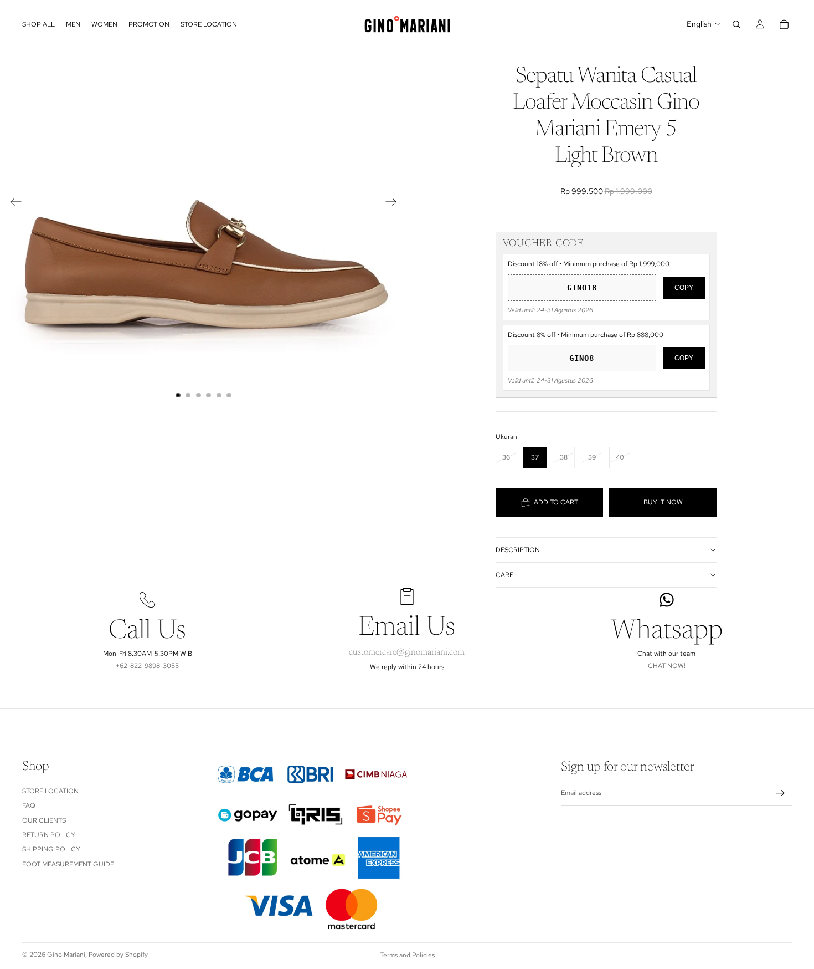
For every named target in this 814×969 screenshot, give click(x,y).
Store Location (50, 790)
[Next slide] (394, 204)
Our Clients (44, 819)
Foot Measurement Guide (68, 863)
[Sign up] (780, 792)
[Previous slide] (12, 204)
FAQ (28, 805)
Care (504, 574)
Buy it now (663, 502)
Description (518, 549)
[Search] (736, 24)
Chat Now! (667, 665)
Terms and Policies (407, 955)
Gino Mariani (66, 954)
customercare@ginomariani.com (407, 652)
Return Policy (48, 834)
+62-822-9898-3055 (147, 665)
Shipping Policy (51, 849)
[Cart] (784, 24)
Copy (683, 288)
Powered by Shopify (118, 954)
